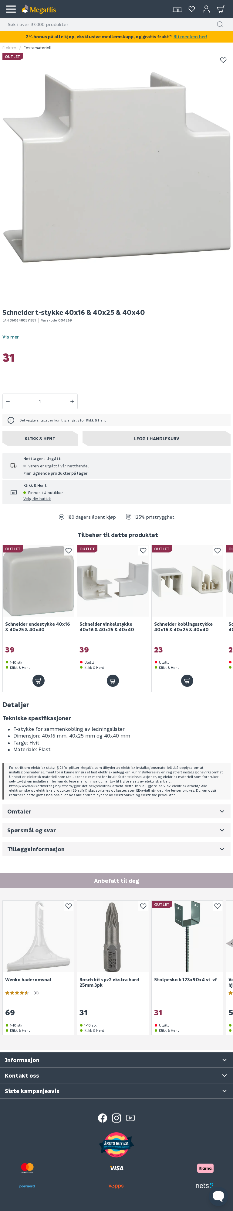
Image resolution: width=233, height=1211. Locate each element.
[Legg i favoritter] (223, 60)
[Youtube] (130, 1118)
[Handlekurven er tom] (221, 9)
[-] (8, 401)
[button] (220, 24)
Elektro (9, 47)
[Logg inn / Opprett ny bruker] (206, 9)
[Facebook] (102, 1118)
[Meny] (11, 9)
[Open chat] (218, 1196)
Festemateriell (38, 47)
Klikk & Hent (40, 438)
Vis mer (10, 337)
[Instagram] (116, 1118)
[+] (72, 401)
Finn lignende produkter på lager (55, 473)
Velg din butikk (37, 498)
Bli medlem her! (190, 36)
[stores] (177, 9)
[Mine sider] (191, 9)
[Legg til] (38, 680)
